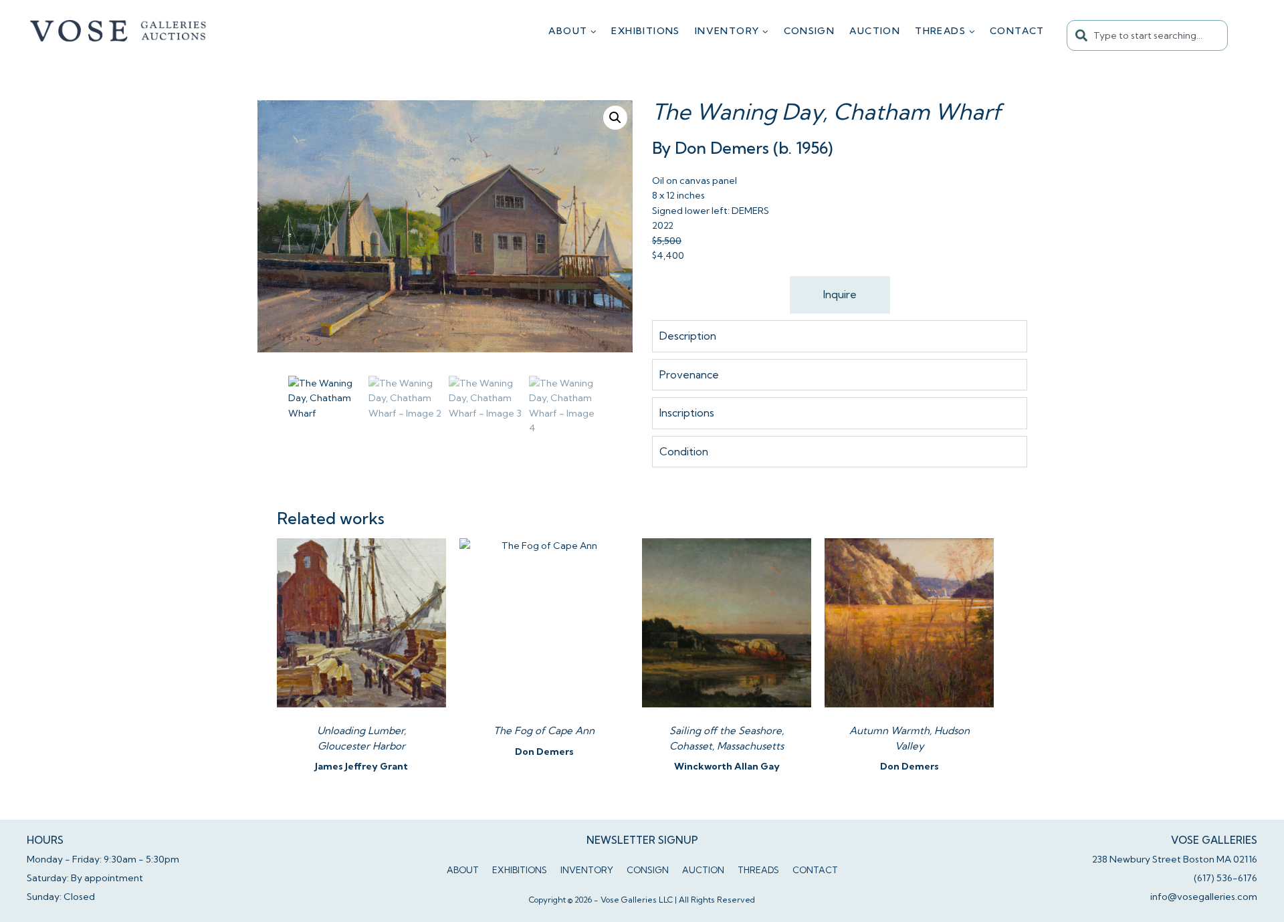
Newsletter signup (642, 840)
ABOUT (463, 870)
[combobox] (1147, 35)
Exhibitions (645, 31)
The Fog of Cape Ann (544, 730)
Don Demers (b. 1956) (754, 148)
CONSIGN (809, 31)
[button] (615, 118)
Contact (1017, 31)
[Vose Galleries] (118, 30)
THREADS (758, 870)
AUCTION (874, 31)
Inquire (840, 294)
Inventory (586, 870)
